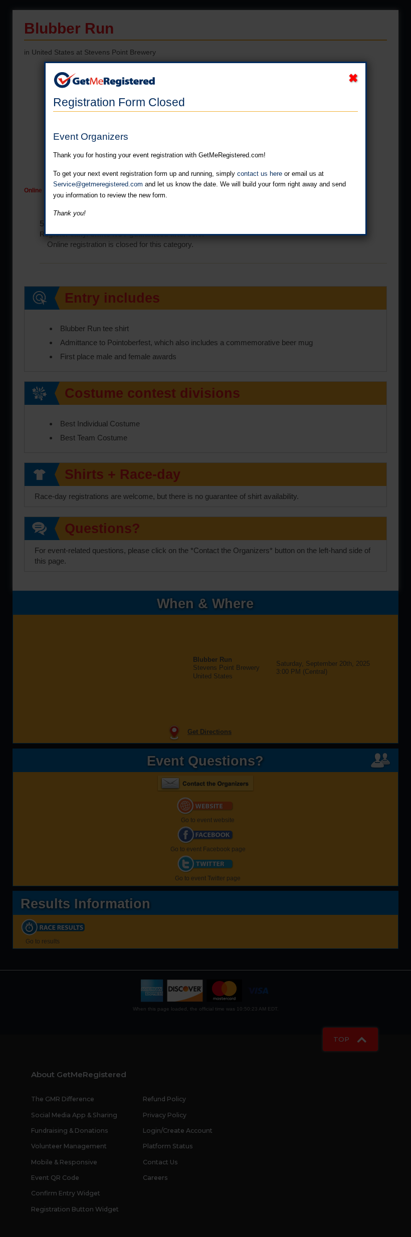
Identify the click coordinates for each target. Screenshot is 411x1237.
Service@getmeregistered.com (98, 184)
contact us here (259, 173)
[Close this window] (353, 78)
